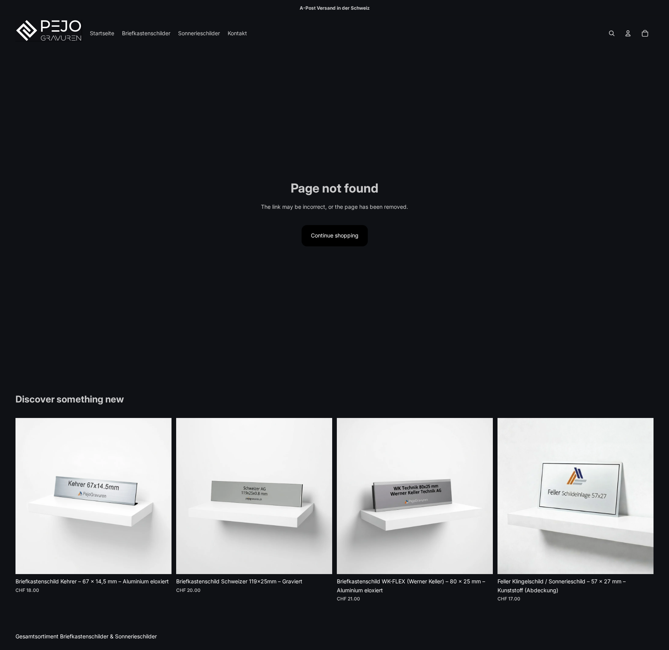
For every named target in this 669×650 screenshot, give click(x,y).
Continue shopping (335, 235)
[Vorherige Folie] (27, 496)
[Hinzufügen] (159, 562)
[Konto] (627, 33)
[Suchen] (611, 33)
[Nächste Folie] (160, 496)
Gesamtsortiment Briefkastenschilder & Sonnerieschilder (86, 636)
